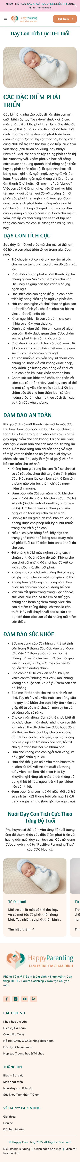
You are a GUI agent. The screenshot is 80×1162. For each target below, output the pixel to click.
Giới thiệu (9, 1116)
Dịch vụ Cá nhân (14, 1028)
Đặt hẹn (62, 19)
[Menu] (5, 19)
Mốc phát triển (13, 1082)
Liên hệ (8, 1123)
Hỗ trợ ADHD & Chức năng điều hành (28, 1041)
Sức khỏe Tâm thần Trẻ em (21, 1094)
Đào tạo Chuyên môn (17, 1047)
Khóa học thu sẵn (15, 1021)
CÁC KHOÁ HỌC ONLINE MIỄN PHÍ (47, 3)
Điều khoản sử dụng (17, 1149)
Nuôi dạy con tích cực (17, 1088)
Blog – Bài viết (13, 1075)
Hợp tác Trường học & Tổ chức (23, 1053)
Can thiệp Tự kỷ (14, 1034)
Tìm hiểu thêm (19, 929)
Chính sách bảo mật (48, 1149)
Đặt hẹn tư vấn (13, 1129)
